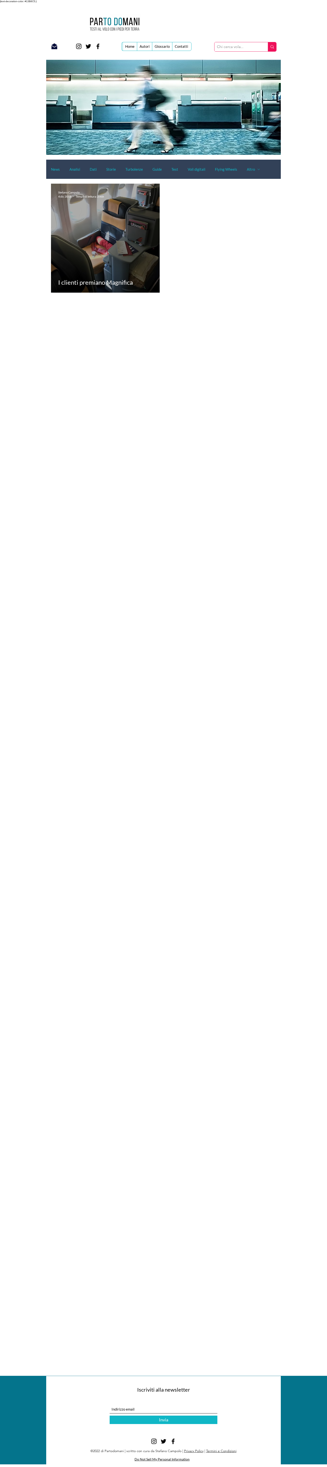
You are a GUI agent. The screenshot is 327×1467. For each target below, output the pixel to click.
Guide (157, 169)
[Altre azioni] (152, 194)
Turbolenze (134, 169)
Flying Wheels (226, 169)
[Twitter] (88, 46)
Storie (111, 169)
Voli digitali (196, 169)
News (55, 169)
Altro (251, 169)
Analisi (74, 169)
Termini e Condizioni (221, 1451)
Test (174, 169)
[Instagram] (78, 46)
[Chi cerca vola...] (272, 46)
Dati (93, 169)
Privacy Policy (193, 1451)
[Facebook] (97, 46)
